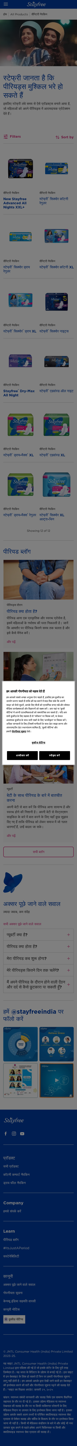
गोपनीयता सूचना (19, 731)
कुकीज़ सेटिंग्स (38, 742)
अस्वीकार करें (22, 755)
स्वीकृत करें (54, 755)
